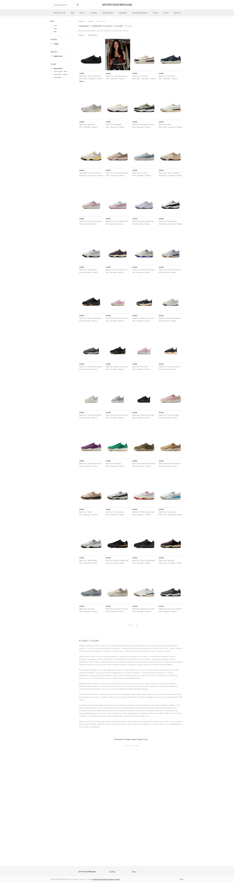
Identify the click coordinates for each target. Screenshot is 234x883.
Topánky (81, 21)
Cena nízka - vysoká (60, 74)
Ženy (55, 28)
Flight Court (58, 56)
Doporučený (58, 68)
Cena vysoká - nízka (60, 71)
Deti (55, 31)
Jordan (56, 44)
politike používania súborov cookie (106, 879)
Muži (55, 25)
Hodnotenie (57, 77)
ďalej (181, 879)
